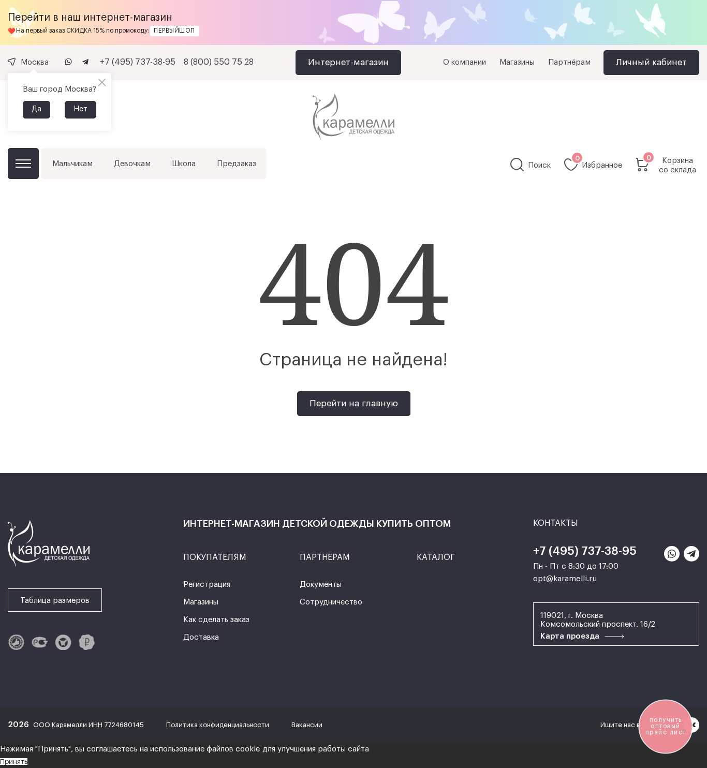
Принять (13, 761)
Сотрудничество (331, 602)
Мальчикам (72, 164)
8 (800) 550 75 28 (219, 62)
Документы (321, 584)
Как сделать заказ (216, 620)
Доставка (201, 637)
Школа (184, 164)
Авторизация (353, 454)
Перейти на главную (354, 403)
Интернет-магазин (348, 62)
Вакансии (306, 724)
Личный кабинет (651, 62)
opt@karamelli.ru (565, 579)
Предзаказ (236, 164)
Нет (80, 109)
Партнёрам (569, 62)
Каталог (23, 163)
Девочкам (132, 164)
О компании (464, 62)
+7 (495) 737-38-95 (137, 62)
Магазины (517, 62)
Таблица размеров (55, 600)
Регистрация (206, 584)
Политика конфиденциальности (218, 724)
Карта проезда (570, 636)
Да (36, 109)
